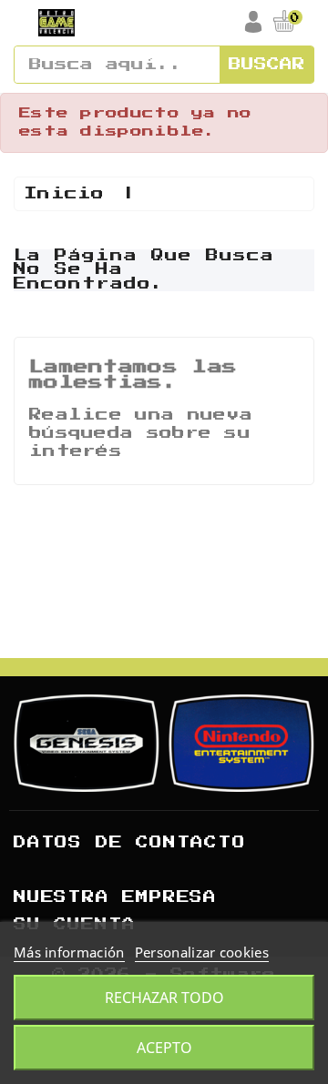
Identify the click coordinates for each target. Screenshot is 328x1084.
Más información (69, 952)
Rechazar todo (164, 998)
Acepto (164, 1048)
